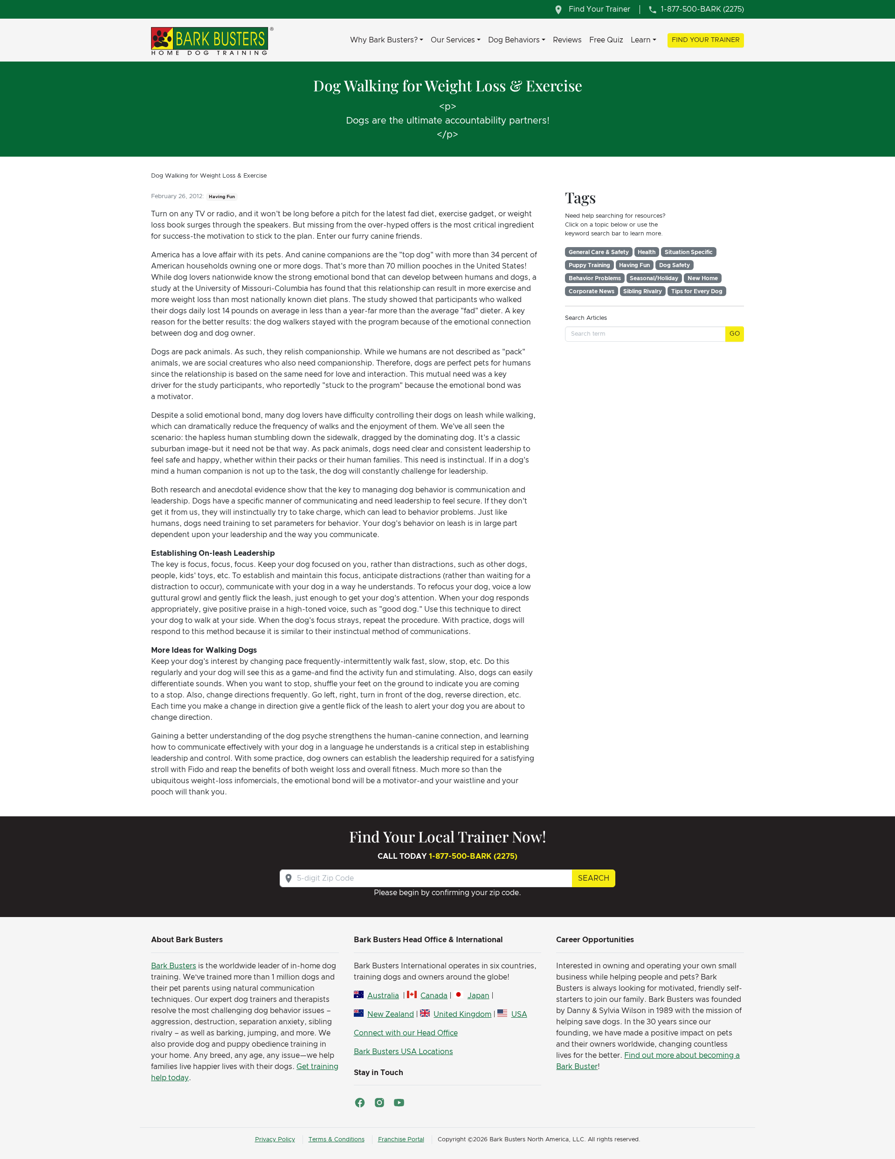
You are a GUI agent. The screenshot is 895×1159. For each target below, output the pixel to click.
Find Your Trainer (706, 40)
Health (646, 252)
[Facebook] (360, 1102)
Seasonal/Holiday (654, 278)
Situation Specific (689, 252)
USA (519, 1014)
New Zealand (390, 1014)
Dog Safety (674, 265)
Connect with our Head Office (406, 1033)
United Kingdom (462, 1014)
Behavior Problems (595, 278)
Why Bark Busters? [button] (384, 40)
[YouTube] (399, 1102)
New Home (703, 278)
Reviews (567, 40)
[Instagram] (379, 1102)
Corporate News (591, 291)
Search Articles (586, 318)
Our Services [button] (453, 40)
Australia (383, 996)
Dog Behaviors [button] (514, 40)
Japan (478, 996)
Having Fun (634, 265)
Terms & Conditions (337, 1140)
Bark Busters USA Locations (403, 1052)
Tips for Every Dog (697, 291)
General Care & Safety (599, 252)
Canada (434, 996)
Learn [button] (641, 40)
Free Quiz (606, 40)
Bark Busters (173, 966)
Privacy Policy (275, 1140)
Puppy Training (589, 265)
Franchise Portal (401, 1140)
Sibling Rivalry (642, 291)
